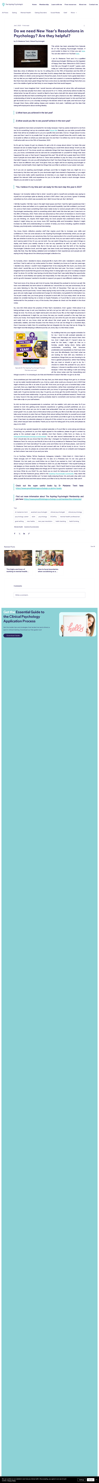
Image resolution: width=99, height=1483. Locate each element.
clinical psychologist (57, 512)
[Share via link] (29, 533)
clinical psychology (75, 512)
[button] (56, 4)
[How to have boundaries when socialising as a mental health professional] (50, 558)
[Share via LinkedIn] (24, 533)
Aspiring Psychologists (31, 527)
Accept (91, 1480)
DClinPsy (53, 517)
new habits (31, 521)
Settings (81, 1480)
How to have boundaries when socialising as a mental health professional (49, 570)
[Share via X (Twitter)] (19, 533)
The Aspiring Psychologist (14, 4)
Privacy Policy (11, 1481)
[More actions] (84, 25)
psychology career (22, 517)
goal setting (19, 521)
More (73, 13)
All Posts (5, 13)
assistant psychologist (39, 512)
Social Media (55, 13)
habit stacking (61, 521)
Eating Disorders (41, 13)
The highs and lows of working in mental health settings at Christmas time (17, 570)
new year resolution (45, 521)
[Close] (97, 1479)
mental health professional (70, 517)
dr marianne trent (21, 512)
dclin (33, 517)
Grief (65, 13)
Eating (14, 13)
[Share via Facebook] (15, 533)
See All (93, 546)
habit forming (74, 521)
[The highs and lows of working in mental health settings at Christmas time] (18, 558)
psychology (42, 517)
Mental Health (26, 13)
